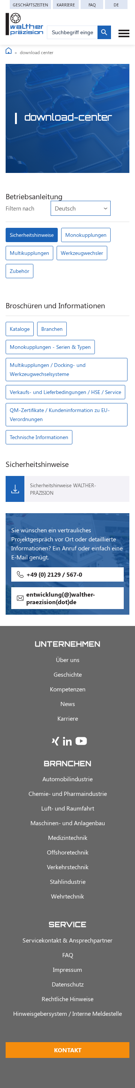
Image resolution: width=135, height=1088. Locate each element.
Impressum (67, 969)
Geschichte (68, 674)
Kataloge (20, 328)
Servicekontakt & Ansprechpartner (67, 940)
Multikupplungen (29, 252)
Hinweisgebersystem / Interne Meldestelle (67, 1013)
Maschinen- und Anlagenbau (67, 823)
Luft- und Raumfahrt (67, 808)
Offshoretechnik (67, 852)
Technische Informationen (39, 437)
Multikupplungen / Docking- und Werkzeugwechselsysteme (48, 369)
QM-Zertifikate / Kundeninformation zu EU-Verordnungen (60, 414)
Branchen (52, 328)
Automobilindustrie (67, 779)
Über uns (68, 660)
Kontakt (67, 1050)
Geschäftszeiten (30, 5)
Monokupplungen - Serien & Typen (50, 346)
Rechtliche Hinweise (67, 999)
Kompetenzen (68, 689)
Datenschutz (68, 984)
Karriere (66, 5)
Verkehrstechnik (67, 867)
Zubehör (19, 270)
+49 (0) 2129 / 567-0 (54, 574)
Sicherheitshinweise (32, 234)
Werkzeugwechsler (82, 252)
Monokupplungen (85, 234)
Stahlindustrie (68, 881)
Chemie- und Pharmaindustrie (67, 793)
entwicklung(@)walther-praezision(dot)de (60, 598)
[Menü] (123, 33)
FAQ (92, 5)
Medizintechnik (67, 837)
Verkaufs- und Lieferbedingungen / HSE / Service (65, 391)
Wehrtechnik (67, 896)
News (67, 704)
